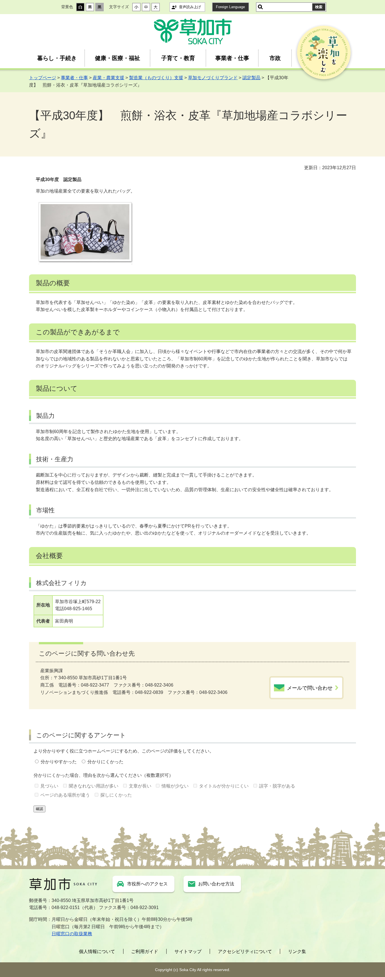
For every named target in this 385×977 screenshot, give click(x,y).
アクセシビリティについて (245, 951)
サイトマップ (188, 951)
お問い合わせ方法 (216, 883)
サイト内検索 (260, 7)
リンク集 (297, 951)
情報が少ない (175, 786)
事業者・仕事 (232, 58)
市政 (275, 58)
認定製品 (251, 77)
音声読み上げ (190, 7)
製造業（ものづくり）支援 (156, 77)
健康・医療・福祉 (117, 58)
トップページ (42, 77)
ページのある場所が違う (65, 795)
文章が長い (140, 786)
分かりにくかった (105, 761)
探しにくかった (116, 795)
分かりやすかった (59, 761)
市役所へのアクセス (147, 883)
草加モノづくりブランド (213, 77)
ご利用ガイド (144, 951)
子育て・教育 (178, 58)
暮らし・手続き (57, 58)
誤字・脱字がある (277, 786)
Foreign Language (230, 7)
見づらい (49, 786)
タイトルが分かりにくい (224, 786)
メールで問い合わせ (310, 688)
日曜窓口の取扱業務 (72, 933)
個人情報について (97, 951)
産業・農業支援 (108, 77)
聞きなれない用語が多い (93, 786)
